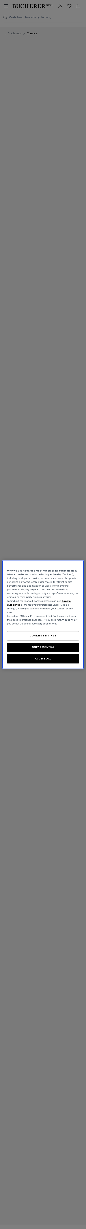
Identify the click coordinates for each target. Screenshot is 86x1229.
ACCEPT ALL (43, 658)
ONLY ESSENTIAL (43, 647)
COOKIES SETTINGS (43, 635)
